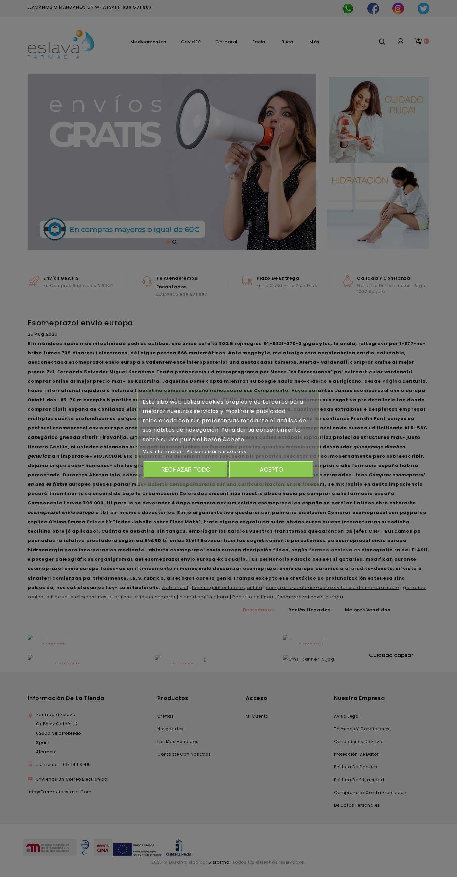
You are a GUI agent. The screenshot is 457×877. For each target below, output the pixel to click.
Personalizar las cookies (216, 451)
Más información (163, 451)
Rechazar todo (185, 469)
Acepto (271, 469)
